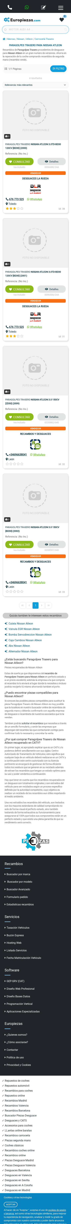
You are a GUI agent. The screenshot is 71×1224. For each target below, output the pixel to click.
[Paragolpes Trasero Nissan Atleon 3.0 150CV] (35, 370)
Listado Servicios (17, 950)
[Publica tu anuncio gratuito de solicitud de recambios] (44, 7)
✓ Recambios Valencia (15, 1105)
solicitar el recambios (32, 723)
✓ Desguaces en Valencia (17, 1175)
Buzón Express (15, 935)
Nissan (20, 39)
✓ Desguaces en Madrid (16, 1190)
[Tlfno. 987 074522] (10, 7)
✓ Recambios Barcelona (16, 1110)
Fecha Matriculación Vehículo (24, 957)
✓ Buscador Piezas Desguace (19, 1115)
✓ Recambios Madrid (14, 1100)
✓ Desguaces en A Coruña (17, 1185)
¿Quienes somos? (17, 1034)
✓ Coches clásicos (13, 1145)
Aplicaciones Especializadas (23, 1011)
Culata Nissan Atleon (21, 623)
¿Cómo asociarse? (17, 1042)
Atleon (29, 39)
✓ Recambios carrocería (16, 1135)
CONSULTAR (21, 162)
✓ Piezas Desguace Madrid (18, 1160)
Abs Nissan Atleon (19, 645)
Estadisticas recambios (20, 904)
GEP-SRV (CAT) (15, 981)
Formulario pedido (17, 897)
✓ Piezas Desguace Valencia (19, 1165)
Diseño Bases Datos (18, 996)
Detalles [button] (53, 161)
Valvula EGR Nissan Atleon (24, 629)
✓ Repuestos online (13, 1095)
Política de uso (15, 1057)
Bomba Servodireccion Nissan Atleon (30, 634)
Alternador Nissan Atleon (23, 651)
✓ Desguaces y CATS (14, 1120)
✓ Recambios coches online (18, 1150)
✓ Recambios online (14, 1155)
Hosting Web (14, 942)
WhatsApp (36, 199)
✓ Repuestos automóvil (15, 1085)
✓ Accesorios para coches (17, 1125)
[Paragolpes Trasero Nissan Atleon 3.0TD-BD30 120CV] (35, 115)
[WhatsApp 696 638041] (27, 7)
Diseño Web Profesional (21, 988)
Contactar (12, 1049)
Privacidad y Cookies (19, 1065)
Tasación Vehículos (18, 927)
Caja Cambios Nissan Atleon (25, 640)
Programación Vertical (20, 1003)
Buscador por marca (18, 874)
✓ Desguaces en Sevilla (16, 1180)
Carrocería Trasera (44, 39)
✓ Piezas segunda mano (16, 1140)
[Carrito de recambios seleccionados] (61, 20)
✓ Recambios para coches (17, 1090)
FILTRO (60, 68)
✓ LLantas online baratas (17, 1130)
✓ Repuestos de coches (15, 1080)
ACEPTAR (10, 1204)
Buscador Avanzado (18, 889)
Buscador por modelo (19, 881)
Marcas (11, 39)
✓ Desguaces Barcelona (16, 1170)
